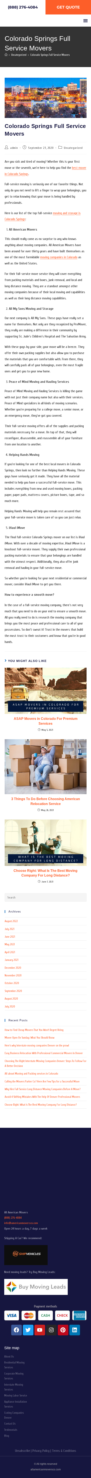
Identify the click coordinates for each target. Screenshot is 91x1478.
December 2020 (13, 967)
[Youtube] (39, 1330)
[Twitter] (28, 1330)
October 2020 (12, 983)
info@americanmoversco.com (21, 1223)
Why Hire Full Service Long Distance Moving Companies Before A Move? (42, 1089)
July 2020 (10, 1006)
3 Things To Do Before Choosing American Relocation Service (45, 801)
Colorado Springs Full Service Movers (50, 54)
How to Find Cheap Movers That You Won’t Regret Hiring (34, 1030)
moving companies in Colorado (58, 257)
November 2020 (13, 975)
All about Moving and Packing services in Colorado (31, 1073)
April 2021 (10, 952)
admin (14, 148)
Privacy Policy (41, 1451)
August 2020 (11, 998)
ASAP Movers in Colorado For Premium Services (45, 721)
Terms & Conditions (64, 1451)
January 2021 (11, 959)
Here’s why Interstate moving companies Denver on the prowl (37, 1045)
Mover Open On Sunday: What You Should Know (29, 1037)
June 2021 (10, 936)
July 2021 (9, 929)
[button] (85, 20)
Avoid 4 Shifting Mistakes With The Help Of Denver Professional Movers (42, 1096)
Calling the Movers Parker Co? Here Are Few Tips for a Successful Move (42, 1081)
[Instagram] (51, 1330)
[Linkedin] (74, 1330)
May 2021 (10, 944)
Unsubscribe (22, 1451)
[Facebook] (16, 1330)
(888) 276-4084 (13, 1218)
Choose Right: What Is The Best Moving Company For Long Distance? (45, 873)
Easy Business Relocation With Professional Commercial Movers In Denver (44, 1053)
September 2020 (13, 991)
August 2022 (11, 921)
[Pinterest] (63, 1330)
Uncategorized (73, 148)
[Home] (6, 54)
